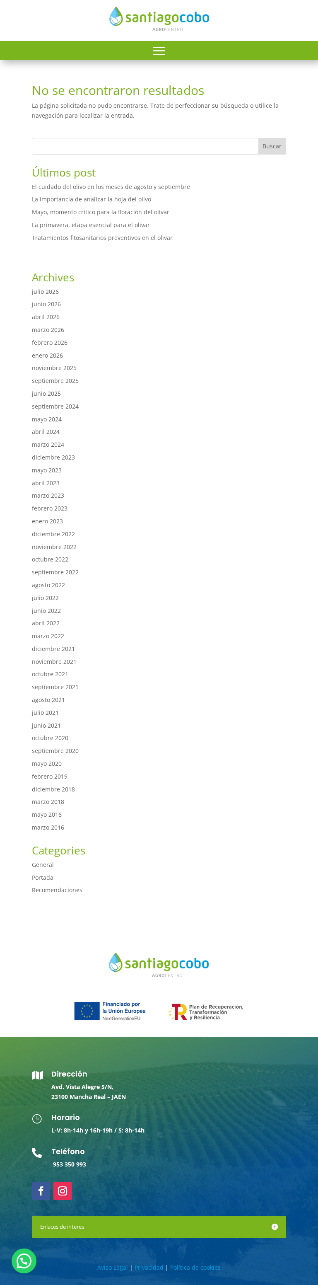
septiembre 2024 (55, 406)
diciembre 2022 (53, 534)
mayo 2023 (47, 470)
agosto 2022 (48, 585)
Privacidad (149, 1267)
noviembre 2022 (54, 547)
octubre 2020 (50, 738)
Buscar (272, 146)
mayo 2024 (47, 419)
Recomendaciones (57, 890)
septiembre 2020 (55, 751)
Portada (42, 877)
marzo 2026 (48, 330)
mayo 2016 (47, 814)
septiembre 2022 (55, 572)
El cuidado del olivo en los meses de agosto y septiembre (111, 187)
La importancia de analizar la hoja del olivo (91, 199)
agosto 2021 (48, 700)
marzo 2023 (48, 495)
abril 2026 (46, 317)
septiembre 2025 (55, 381)
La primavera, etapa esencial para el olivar (91, 225)
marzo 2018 (48, 802)
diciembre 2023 (53, 457)
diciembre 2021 (53, 649)
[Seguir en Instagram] (62, 1191)
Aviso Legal (112, 1267)
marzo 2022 (48, 636)
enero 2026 (47, 355)
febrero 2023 (49, 508)
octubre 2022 (50, 559)
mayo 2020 (47, 763)
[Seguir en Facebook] (41, 1191)
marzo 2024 (48, 444)
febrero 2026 (49, 342)
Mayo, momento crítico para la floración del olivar (100, 212)
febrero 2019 (49, 776)
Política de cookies (195, 1267)
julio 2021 (45, 712)
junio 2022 (46, 611)
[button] (24, 1261)
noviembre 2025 (54, 368)
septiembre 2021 (55, 687)
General (43, 865)
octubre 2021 (50, 674)
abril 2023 (46, 483)
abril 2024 (46, 432)
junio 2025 (46, 393)
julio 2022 (45, 598)
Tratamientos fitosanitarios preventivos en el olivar (102, 238)
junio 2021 (46, 725)
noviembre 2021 (54, 661)
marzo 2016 (48, 827)
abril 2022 (46, 623)
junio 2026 (46, 304)
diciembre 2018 (53, 789)
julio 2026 (45, 291)
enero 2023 (47, 521)
